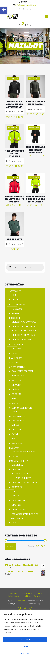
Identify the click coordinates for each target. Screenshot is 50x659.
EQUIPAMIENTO (17, 416)
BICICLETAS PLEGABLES (26, 330)
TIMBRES (16, 313)
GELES (15, 456)
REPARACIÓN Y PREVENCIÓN (25, 514)
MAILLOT (16, 439)
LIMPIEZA (16, 505)
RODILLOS (17, 309)
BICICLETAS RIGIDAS (21, 339)
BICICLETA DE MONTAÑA (24, 322)
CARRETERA (17, 344)
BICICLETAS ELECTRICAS (23, 326)
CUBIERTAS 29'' (22, 473)
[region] (25, 634)
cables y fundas (18, 500)
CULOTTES (17, 429)
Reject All (25, 653)
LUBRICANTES (18, 509)
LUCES (15, 299)
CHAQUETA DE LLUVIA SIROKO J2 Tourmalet (14, 104)
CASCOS (15, 425)
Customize (25, 646)
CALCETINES (18, 420)
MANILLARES (18, 376)
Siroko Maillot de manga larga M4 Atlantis (35, 199)
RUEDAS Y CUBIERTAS (19, 461)
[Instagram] (27, 8)
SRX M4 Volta (14, 239)
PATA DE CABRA (19, 304)
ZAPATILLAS (17, 443)
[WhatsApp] (20, 8)
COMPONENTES (17, 367)
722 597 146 (26, 2)
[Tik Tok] (30, 8)
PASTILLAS (17, 380)
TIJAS (14, 399)
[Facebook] (23, 8)
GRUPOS (16, 522)
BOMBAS (16, 496)
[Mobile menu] (46, 16)
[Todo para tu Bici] (12, 16)
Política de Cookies (32, 596)
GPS (14, 295)
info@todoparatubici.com (26, 5)
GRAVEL (15, 353)
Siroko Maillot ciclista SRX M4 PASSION (14, 199)
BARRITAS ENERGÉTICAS (23, 452)
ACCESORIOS (15, 291)
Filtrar (10, 546)
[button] (3, 10)
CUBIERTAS (17, 469)
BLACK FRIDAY (15, 358)
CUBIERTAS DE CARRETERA (24, 482)
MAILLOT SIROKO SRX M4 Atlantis (14, 153)
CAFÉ (14, 412)
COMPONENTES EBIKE (22, 371)
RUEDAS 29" (17, 487)
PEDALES (16, 385)
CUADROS (16, 349)
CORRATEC (14, 403)
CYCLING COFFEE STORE (20, 408)
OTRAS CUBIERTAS (23, 478)
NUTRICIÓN (14, 448)
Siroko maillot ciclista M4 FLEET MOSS (35, 150)
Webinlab (21, 601)
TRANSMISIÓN (16, 519)
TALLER (13, 492)
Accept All (25, 639)
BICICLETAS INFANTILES (23, 335)
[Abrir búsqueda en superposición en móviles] (25, 267)
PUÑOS (15, 389)
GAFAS (15, 434)
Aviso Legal (27, 593)
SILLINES (16, 394)
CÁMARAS (13, 362)
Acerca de (13, 593)
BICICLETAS (14, 318)
